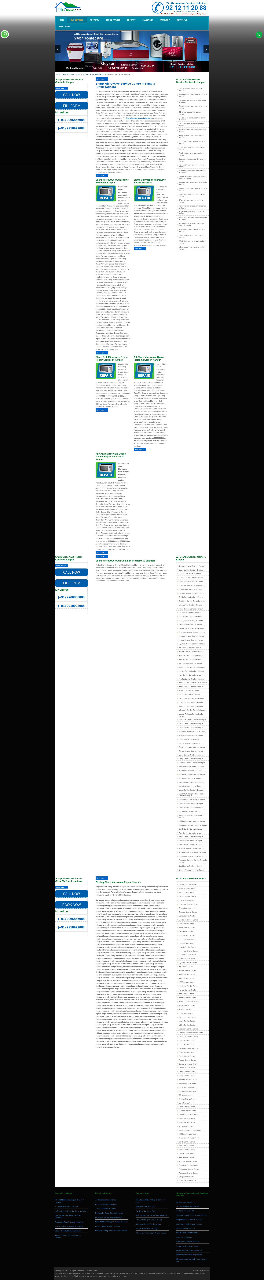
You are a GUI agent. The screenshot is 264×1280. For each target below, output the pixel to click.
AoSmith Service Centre (188, 1161)
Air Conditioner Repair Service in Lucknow (70, 1211)
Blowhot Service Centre (187, 1180)
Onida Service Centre (187, 1040)
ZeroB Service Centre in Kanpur (191, 829)
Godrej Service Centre (187, 939)
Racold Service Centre (187, 1060)
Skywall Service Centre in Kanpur (191, 766)
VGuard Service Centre (187, 1110)
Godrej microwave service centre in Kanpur (192, 142)
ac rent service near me (185, 1211)
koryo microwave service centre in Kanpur (191, 212)
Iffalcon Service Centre (187, 970)
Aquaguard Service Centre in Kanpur (193, 856)
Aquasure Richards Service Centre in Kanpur (193, 861)
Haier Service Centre (187, 943)
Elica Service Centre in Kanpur (190, 605)
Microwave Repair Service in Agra (148, 1224)
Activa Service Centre (187, 1149)
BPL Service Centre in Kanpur (190, 573)
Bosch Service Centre (187, 888)
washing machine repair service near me (191, 1215)
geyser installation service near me (189, 1250)
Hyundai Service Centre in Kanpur (191, 644)
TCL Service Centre (186, 1095)
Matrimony (165, 20)
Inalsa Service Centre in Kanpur (191, 655)
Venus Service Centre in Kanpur (191, 790)
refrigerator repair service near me (189, 1219)
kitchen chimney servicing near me (189, 1254)
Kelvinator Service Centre (188, 986)
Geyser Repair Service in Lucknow (68, 1231)
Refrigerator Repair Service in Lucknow (69, 1222)
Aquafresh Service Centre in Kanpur (192, 852)
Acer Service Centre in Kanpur (190, 833)
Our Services (77, 20)
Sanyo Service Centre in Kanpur (191, 755)
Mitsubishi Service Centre (188, 1029)
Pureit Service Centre (187, 1056)
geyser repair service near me (187, 1246)
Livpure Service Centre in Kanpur (191, 698)
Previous (58, 49)
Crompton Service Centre (188, 904)
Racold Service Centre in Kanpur (191, 743)
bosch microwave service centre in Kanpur (192, 195)
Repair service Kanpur (71, 74)
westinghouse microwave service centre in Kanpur (191, 224)
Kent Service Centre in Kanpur (190, 675)
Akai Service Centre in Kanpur (190, 844)
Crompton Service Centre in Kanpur (192, 585)
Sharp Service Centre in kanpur (138, 118)
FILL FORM (71, 105)
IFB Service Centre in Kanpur (190, 648)
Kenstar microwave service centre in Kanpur (192, 130)
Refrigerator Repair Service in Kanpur (109, 1213)
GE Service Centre (186, 931)
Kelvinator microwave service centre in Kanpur (192, 207)
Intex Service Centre (186, 978)
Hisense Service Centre (188, 955)
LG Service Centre (186, 1013)
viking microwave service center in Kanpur (191, 136)
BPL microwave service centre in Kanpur (191, 201)
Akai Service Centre (186, 1157)
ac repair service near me (185, 1202)
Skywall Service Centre (187, 1083)
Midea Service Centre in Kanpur (191, 706)
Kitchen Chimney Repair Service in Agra (151, 1233)
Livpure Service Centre (187, 1017)
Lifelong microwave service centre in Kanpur (192, 248)
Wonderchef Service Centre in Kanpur (193, 825)
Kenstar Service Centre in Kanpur (191, 671)
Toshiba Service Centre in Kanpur (191, 782)
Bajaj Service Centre (186, 1177)
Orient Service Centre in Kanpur (191, 727)
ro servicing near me (184, 1237)
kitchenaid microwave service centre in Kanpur (192, 171)
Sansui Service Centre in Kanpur (191, 751)
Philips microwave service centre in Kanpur (192, 230)
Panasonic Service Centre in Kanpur (192, 731)
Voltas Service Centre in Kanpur (191, 807)
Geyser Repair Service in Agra (147, 1228)
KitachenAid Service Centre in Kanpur (193, 682)
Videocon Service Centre (188, 1114)
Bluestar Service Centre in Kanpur (191, 566)
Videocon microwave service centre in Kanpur (193, 189)
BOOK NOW (71, 904)
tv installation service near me (187, 1232)
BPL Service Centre (186, 892)
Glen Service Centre (186, 935)
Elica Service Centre (186, 923)
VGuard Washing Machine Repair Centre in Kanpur (191, 795)
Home (61, 20)
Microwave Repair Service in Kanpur (109, 1217)
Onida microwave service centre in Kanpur (192, 124)
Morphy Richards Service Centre (191, 1032)
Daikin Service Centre (187, 916)
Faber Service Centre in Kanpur (191, 609)
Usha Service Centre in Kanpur (190, 786)
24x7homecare (91, 1270)
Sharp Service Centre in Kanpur (191, 758)
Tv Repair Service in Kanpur (105, 1208)
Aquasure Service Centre (188, 1173)
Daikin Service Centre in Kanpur (191, 597)
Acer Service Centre (186, 1145)
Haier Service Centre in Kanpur (190, 624)
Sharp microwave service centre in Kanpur (192, 148)
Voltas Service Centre (187, 1122)
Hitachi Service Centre (187, 958)
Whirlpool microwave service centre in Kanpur (193, 95)
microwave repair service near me (189, 1224)
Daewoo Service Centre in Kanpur (191, 593)
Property (94, 20)
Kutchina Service (185, 1009)
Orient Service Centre (187, 1044)
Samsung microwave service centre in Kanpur (193, 107)
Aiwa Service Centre (186, 1153)
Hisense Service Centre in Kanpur (191, 636)
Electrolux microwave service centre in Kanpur (192, 119)
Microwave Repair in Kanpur (94, 74)
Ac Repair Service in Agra (145, 1206)
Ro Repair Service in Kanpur (106, 1204)
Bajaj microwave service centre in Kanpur (191, 154)
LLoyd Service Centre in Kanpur (191, 702)
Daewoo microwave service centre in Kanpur (192, 160)
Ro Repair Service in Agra (145, 1211)
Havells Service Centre (187, 947)
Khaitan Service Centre (187, 997)
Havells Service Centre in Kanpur (191, 628)
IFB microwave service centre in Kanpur (191, 113)
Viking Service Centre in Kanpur (191, 803)
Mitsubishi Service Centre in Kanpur (192, 710)
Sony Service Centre (186, 1087)
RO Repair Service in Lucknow (66, 1206)
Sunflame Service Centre (188, 1091)
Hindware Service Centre (188, 951)
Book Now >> (61, 88)
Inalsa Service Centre (187, 974)
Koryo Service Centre (187, 1005)
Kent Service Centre (186, 993)
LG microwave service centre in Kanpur (190, 89)
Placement (147, 20)
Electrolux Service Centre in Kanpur (192, 601)
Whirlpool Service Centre (188, 1134)
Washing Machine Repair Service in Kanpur (111, 1221)
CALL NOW (71, 94)
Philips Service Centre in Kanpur (191, 735)
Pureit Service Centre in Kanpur (191, 739)
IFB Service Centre (186, 966)
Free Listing (64, 26)
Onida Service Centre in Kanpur (191, 723)
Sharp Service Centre (187, 1075)
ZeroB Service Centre (187, 1142)
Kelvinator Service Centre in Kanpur (192, 667)
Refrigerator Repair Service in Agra (149, 1219)
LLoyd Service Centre (187, 1021)
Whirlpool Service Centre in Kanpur (192, 821)
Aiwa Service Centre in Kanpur (190, 840)
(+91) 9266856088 (71, 120)
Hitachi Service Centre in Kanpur (191, 640)
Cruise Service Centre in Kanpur (191, 589)
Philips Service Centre (187, 1052)
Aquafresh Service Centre (188, 1165)
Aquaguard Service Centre (189, 1169)
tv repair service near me (185, 1228)
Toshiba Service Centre (187, 1099)
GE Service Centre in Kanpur (189, 612)
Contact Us (182, 20)
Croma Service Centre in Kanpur (191, 581)
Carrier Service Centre (187, 896)
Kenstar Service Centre (187, 990)
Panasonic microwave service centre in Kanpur (192, 101)
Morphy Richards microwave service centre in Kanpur (192, 177)
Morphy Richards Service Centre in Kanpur (192, 715)
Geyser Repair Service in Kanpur (107, 1226)
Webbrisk (205, 1270)
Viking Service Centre (187, 1118)
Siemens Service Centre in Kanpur (192, 762)
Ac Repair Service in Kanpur (105, 1200)
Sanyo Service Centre (187, 1071)
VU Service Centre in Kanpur (189, 811)
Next (206, 49)
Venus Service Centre (187, 1106)
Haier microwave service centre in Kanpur (191, 166)
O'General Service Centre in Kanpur (192, 720)
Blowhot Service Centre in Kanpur (191, 870)
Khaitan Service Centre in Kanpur (191, 679)
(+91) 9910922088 (71, 128)
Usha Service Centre (186, 1103)
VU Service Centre (186, 1126)
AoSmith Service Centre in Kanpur (191, 848)
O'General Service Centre (188, 1036)
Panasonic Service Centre (188, 1048)
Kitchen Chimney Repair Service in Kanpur (111, 1230)
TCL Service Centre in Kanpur (190, 778)
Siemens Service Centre (188, 1079)
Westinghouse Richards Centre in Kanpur (191, 816)
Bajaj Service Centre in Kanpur (190, 866)
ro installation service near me (187, 1241)
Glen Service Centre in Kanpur (190, 616)
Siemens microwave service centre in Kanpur (193, 183)
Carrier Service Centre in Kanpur (191, 577)
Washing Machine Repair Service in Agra (151, 1215)
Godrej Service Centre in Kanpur (191, 620)
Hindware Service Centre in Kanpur (192, 632)
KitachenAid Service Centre (189, 1001)
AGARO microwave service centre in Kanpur (192, 242)
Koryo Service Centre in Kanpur (191, 686)
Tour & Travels (113, 20)
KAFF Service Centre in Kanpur (190, 663)
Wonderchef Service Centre (189, 1138)
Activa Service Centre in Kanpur (191, 836)
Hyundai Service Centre (188, 962)
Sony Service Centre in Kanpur (190, 770)
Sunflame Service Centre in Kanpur (192, 774)
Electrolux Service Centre (188, 920)
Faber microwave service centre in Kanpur (191, 236)
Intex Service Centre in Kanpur (190, 659)
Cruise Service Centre (187, 908)
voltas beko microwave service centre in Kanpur (193, 218)
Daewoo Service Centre (188, 912)
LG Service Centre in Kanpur (189, 694)
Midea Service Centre (187, 1025)
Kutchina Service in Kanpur (189, 690)
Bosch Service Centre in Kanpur (191, 570)
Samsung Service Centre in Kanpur (192, 747)
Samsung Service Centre (188, 1064)
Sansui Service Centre (187, 1068)
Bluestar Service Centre (188, 884)
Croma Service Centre (187, 900)
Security (131, 20)
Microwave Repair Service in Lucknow (69, 1226)
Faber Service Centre (187, 927)
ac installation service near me (187, 1206)
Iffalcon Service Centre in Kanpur (191, 651)
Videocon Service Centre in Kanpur (192, 799)
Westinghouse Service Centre (190, 1130)
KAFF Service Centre (187, 982)
